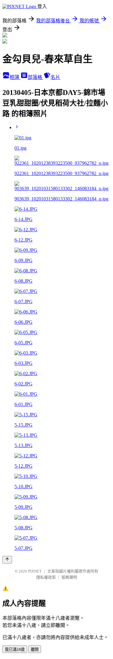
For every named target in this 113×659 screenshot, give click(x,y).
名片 (55, 77)
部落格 (35, 77)
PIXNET (35, 571)
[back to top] (7, 559)
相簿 (15, 77)
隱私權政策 (46, 577)
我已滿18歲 (15, 649)
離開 (35, 649)
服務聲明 (69, 577)
